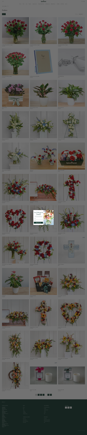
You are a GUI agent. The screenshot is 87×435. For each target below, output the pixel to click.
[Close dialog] (52, 211)
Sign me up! (38, 222)
